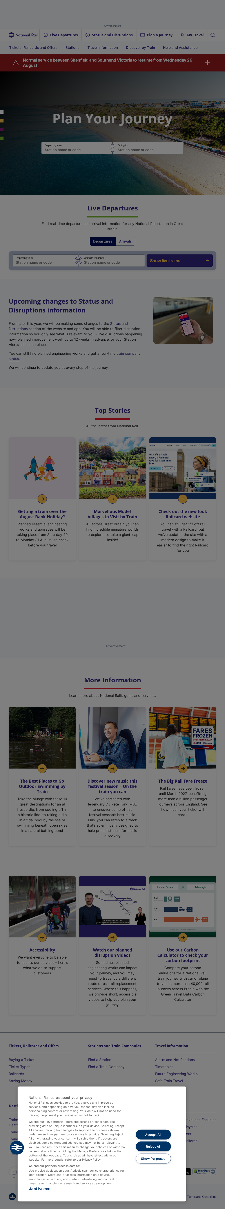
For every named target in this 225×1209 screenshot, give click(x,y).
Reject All (153, 1146)
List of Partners (39, 1188)
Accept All (153, 1134)
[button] (17, 1148)
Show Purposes (153, 1158)
